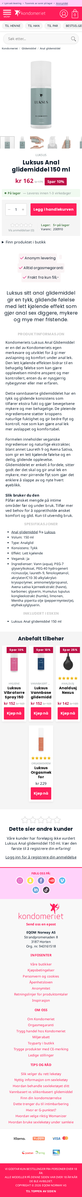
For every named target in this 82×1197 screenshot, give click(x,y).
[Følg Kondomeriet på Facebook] (41, 883)
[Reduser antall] (9, 209)
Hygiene (14, 683)
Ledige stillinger (41, 1055)
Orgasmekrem (41, 763)
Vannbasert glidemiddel (48, 683)
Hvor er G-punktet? (41, 1110)
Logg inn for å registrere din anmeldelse (40, 857)
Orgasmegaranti (41, 1025)
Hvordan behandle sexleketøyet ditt (41, 1086)
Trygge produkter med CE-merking (41, 1049)
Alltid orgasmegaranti (43, 267)
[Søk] (73, 38)
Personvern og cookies (41, 976)
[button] (4, 94)
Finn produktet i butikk (26, 242)
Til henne (12, 26)
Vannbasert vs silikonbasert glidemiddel (41, 1092)
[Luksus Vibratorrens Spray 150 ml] (14, 648)
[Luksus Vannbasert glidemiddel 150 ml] (41, 648)
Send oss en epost (41, 924)
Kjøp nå (14, 713)
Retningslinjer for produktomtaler (41, 994)
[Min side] (64, 14)
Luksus (41, 155)
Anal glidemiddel (24, 532)
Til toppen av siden (41, 1191)
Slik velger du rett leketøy (41, 1074)
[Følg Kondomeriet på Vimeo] (62, 883)
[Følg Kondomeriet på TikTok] (46, 893)
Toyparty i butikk (41, 1043)
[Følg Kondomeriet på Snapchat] (30, 883)
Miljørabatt (41, 1037)
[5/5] (68, 678)
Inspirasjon (41, 1000)
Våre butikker (41, 964)
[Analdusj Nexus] (68, 648)
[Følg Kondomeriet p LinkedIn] (36, 893)
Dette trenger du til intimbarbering (41, 1104)
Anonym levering (40, 258)
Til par (52, 26)
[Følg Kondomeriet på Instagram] (20, 883)
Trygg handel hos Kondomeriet (40, 1031)
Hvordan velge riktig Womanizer (41, 1116)
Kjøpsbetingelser (41, 970)
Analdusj (68, 683)
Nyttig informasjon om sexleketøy (41, 1080)
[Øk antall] (23, 209)
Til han (34, 26)
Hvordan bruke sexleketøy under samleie (40, 1122)
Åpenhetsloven (41, 982)
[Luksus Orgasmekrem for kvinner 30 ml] (41, 727)
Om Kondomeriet (40, 1019)
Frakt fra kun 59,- (42, 277)
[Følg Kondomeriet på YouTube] (52, 883)
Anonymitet (62, 3)
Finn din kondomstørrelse (40, 1098)
